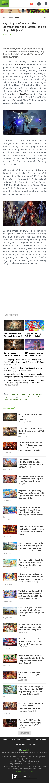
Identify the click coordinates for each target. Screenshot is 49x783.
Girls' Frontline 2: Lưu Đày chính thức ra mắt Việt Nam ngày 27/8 (30, 416)
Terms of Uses (21, 771)
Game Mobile (40, 740)
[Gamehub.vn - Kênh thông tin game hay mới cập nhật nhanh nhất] (4, 3)
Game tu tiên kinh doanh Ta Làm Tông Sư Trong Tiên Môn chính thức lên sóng (30, 562)
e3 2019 (13, 399)
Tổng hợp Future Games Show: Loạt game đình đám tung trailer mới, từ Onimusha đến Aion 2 (24, 362)
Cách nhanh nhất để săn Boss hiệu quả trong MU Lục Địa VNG (31, 674)
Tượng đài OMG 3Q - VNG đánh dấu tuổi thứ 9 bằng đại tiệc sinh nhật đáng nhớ (34, 335)
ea (19, 394)
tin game (7, 397)
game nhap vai (38, 394)
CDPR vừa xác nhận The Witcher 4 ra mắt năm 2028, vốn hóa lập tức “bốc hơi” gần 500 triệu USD (24, 382)
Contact (26, 776)
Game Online (19, 744)
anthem (33, 397)
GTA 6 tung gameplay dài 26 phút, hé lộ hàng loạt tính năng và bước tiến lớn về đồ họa (34, 354)
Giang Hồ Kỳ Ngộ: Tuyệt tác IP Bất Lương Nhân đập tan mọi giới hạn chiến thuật (30, 478)
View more (24, 733)
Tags (6, 394)
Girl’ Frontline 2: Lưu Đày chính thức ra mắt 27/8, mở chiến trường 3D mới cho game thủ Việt (13, 335)
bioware (13, 397)
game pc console (23, 397)
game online (13, 394)
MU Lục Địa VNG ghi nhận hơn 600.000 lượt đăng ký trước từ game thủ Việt (30, 722)
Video (27, 740)
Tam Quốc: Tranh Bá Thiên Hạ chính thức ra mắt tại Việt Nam (31, 431)
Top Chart (16, 740)
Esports (32, 744)
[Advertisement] (24, 289)
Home (5, 740)
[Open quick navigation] (44, 17)
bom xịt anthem (21, 399)
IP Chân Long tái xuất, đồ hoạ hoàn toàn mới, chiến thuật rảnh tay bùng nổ (29, 627)
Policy (31, 771)
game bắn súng (26, 394)
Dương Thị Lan (8, 34)
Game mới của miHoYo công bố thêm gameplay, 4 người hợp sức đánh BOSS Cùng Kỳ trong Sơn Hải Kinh (13, 354)
